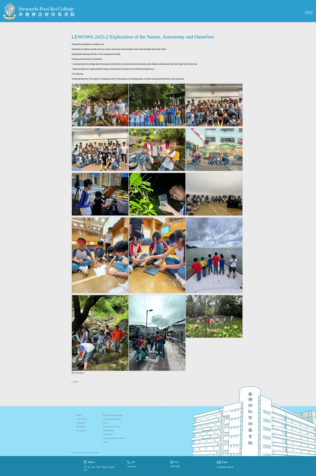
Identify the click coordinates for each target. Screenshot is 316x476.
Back (76, 382)
